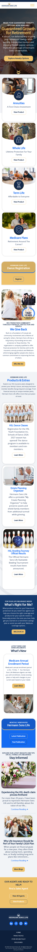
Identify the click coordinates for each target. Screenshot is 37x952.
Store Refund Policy (18, 939)
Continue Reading (18, 809)
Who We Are (18, 364)
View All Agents (19, 896)
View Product (19, 112)
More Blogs (18, 869)
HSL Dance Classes (18, 425)
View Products (18, 902)
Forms (18, 932)
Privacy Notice (19, 936)
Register (18, 279)
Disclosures (18, 942)
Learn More (18, 455)
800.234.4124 (18, 632)
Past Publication (18, 742)
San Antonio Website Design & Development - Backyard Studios (18, 949)
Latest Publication (18, 736)
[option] (18, 683)
